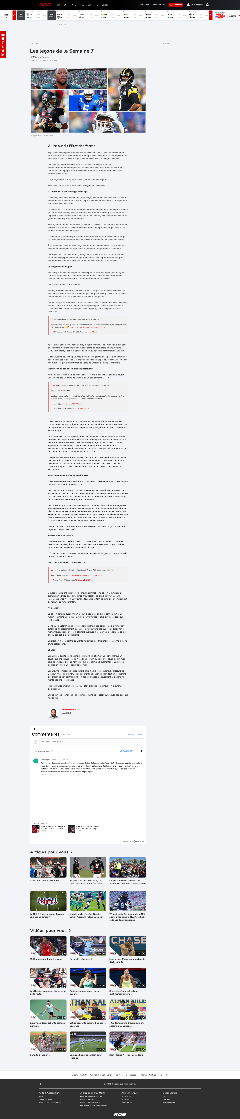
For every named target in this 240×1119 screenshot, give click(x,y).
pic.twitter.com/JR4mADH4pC (91, 575)
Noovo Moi (126, 1099)
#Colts (53, 385)
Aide (41, 1096)
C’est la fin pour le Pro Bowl (44, 880)
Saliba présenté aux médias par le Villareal (88, 1024)
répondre (44, 775)
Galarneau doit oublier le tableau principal (47, 1024)
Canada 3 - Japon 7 (40, 1055)
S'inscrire (139, 734)
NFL (74, 4)
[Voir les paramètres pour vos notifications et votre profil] (34, 729)
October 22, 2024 (83, 408)
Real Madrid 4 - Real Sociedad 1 (126, 1055)
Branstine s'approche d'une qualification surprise (123, 992)
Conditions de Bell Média (117, 1075)
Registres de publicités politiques (93, 1105)
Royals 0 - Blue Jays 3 (81, 959)
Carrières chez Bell (97, 1075)
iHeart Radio (127, 1102)
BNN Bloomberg (169, 1102)
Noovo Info (126, 1096)
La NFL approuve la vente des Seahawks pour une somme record (127, 882)
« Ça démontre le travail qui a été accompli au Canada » (126, 1024)
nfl (37, 43)
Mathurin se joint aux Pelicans (46, 959)
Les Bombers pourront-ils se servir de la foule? (48, 992)
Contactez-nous (45, 1099)
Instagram (143, 1075)
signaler (139, 775)
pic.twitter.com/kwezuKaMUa (93, 327)
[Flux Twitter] (40, 1083)
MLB (82, 4)
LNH (66, 4)
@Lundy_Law (76, 327)
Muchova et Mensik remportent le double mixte (127, 960)
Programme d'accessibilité (49, 1102)
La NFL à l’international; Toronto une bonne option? (47, 915)
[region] (88, 788)
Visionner (144, 4)
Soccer (105, 4)
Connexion (130, 734)
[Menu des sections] (32, 4)
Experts (75, 1075)
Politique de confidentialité (91, 1096)
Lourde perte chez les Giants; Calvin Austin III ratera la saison (86, 915)
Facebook (133, 1075)
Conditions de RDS (88, 1099)
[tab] (43, 751)
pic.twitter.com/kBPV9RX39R (71, 404)
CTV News (167, 1099)
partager (132, 775)
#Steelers (75, 575)
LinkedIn (164, 1075)
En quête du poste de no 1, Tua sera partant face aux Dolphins (86, 882)
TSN (164, 1096)
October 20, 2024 (91, 332)
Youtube (152, 1075)
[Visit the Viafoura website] (138, 841)
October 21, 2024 (83, 580)
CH (58, 4)
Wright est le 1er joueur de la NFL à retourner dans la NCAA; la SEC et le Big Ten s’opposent (127, 917)
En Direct (178, 4)
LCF (90, 4)
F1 (97, 4)
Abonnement (158, 4)
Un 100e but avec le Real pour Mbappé (86, 1056)
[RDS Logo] (45, 4)
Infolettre (84, 1075)
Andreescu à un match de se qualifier (85, 992)
